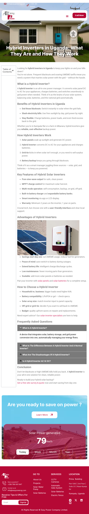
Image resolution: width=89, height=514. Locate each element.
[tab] (22, 452)
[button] (67, 16)
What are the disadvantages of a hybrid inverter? (46, 354)
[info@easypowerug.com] (5, 4)
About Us (37, 479)
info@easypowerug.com (16, 4)
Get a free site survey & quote (30, 383)
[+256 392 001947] (28, 5)
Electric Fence (57, 495)
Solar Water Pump (38, 488)
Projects (36, 483)
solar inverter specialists (51, 315)
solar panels (43, 281)
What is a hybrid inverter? (34, 328)
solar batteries (60, 281)
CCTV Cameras (55, 480)
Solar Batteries (39, 493)
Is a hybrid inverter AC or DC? (36, 361)
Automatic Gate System (56, 486)
